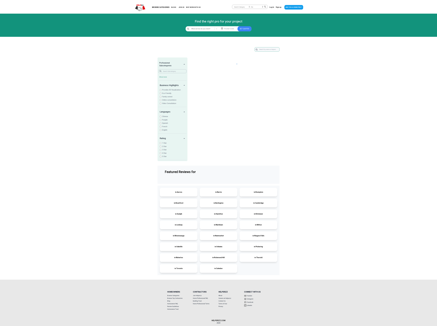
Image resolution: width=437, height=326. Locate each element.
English (164, 130)
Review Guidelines (173, 306)
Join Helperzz (197, 295)
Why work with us (193, 7)
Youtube (249, 296)
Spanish (165, 123)
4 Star (164, 153)
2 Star (164, 146)
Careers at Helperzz (224, 298)
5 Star (164, 156)
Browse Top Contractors (175, 298)
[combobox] (234, 7)
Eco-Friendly (166, 93)
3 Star (164, 150)
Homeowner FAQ (172, 304)
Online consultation (169, 100)
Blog (168, 301)
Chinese (165, 116)
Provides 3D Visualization (171, 90)
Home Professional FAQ (200, 298)
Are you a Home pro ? (294, 7)
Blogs (173, 7)
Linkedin (249, 305)
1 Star (164, 143)
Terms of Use (222, 304)
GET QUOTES (244, 29)
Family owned (167, 97)
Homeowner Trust (173, 309)
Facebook (250, 302)
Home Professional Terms (201, 304)
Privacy (220, 306)
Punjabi (165, 120)
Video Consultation (169, 103)
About (220, 295)
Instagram (250, 299)
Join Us (181, 7)
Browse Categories (160, 7)
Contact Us (222, 301)
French (164, 126)
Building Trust (197, 301)
